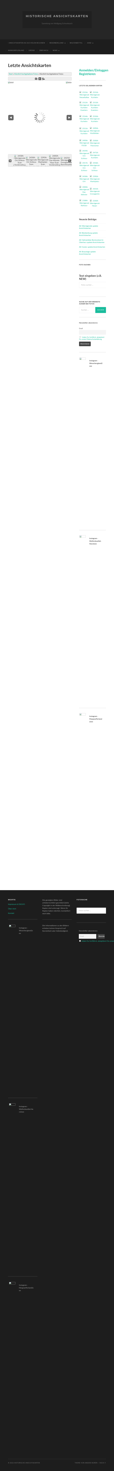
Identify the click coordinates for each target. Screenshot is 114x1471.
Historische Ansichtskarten (57, 16)
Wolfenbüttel (76, 43)
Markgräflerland (16, 50)
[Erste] (10, 160)
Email (81, 328)
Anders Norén (91, 1463)
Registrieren (87, 74)
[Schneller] (43, 78)
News (55, 50)
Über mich (43, 50)
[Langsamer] (36, 78)
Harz (89, 43)
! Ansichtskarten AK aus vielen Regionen (26, 43)
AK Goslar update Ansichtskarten (92, 247)
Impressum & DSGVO (16, 904)
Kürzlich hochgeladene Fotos (26, 74)
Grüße (32, 50)
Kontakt (11, 913)
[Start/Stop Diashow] (39, 78)
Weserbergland (56, 43)
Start (11, 74)
